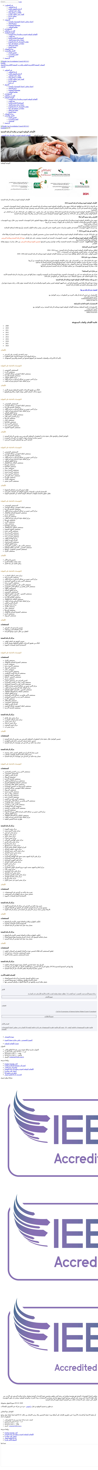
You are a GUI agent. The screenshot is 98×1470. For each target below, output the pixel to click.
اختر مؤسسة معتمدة (11, 1064)
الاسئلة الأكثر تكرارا (11, 1440)
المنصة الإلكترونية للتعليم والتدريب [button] (28, 65)
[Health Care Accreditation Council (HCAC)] (15, 61)
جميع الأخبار (49, 997)
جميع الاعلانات (49, 1016)
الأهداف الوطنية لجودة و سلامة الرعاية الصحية (19, 1069)
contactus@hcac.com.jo (16, 1057)
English (3, 63)
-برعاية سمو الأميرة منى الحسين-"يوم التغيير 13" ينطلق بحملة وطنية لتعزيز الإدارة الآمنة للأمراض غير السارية (62, 993)
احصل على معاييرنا (11, 1071)
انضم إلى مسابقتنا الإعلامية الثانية (15, 1065)
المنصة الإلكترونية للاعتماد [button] (9, 65)
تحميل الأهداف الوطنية (12, 1043)
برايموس (29, 1406)
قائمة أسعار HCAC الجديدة (13, 1074)
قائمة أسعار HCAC (11, 1438)
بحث (20, 1)
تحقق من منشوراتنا (11, 1073)
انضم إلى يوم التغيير (11, 1067)
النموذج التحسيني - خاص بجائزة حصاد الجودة (18, 1040)
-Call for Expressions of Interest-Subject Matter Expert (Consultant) (76, 1011)
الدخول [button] (3, 67)
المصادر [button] (42, 65)
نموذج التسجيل (9, 1037)
